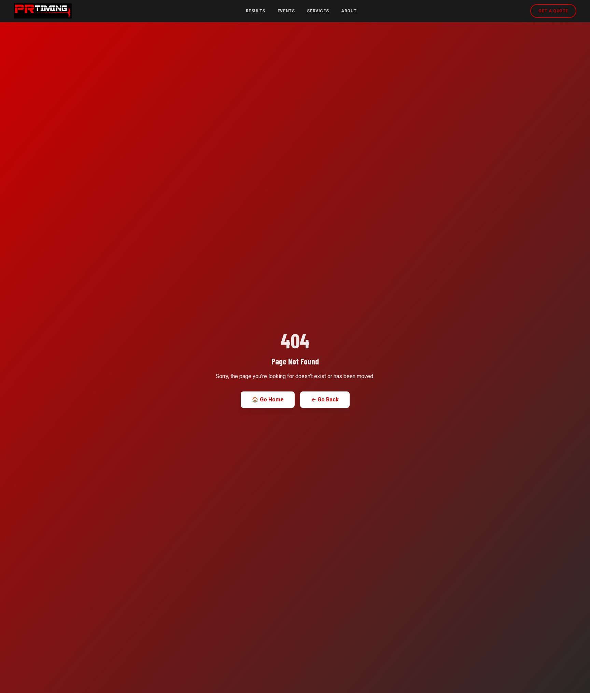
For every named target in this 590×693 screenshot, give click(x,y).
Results (255, 11)
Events (286, 11)
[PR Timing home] (43, 10)
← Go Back (325, 399)
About (348, 11)
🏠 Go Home (268, 399)
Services (318, 11)
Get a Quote (553, 11)
